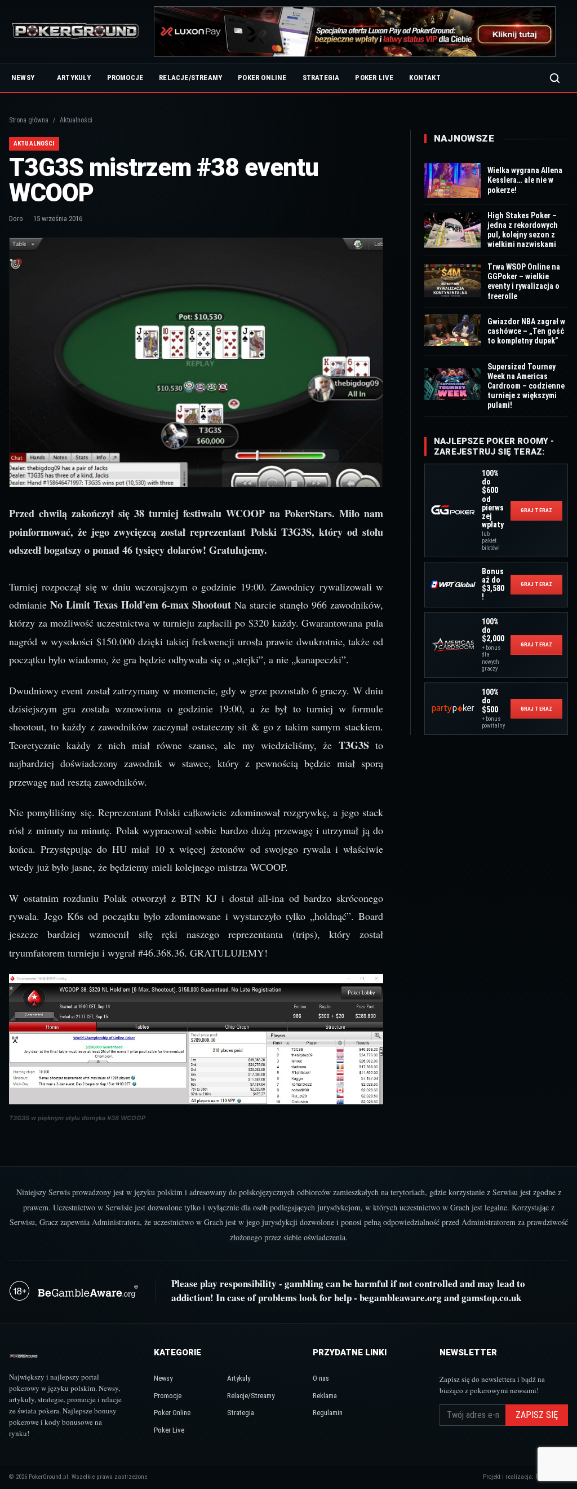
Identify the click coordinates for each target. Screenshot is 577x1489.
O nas (321, 1378)
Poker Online (262, 77)
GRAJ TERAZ (536, 510)
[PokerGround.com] (75, 32)
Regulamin (328, 1412)
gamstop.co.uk (491, 1297)
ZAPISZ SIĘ (537, 1414)
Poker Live (374, 77)
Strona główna (28, 120)
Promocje (125, 77)
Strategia (321, 77)
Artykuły (74, 77)
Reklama (325, 1395)
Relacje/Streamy (190, 77)
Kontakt (424, 77)
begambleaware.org (400, 1297)
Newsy (22, 77)
